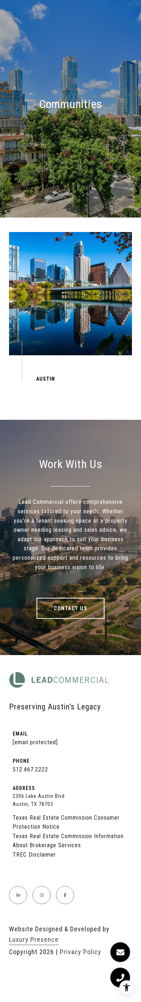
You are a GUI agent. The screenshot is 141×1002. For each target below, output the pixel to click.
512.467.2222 (30, 769)
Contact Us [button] (70, 608)
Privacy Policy (80, 952)
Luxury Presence (34, 939)
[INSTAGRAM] (42, 895)
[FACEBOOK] (65, 895)
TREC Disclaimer (34, 854)
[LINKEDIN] (18, 895)
